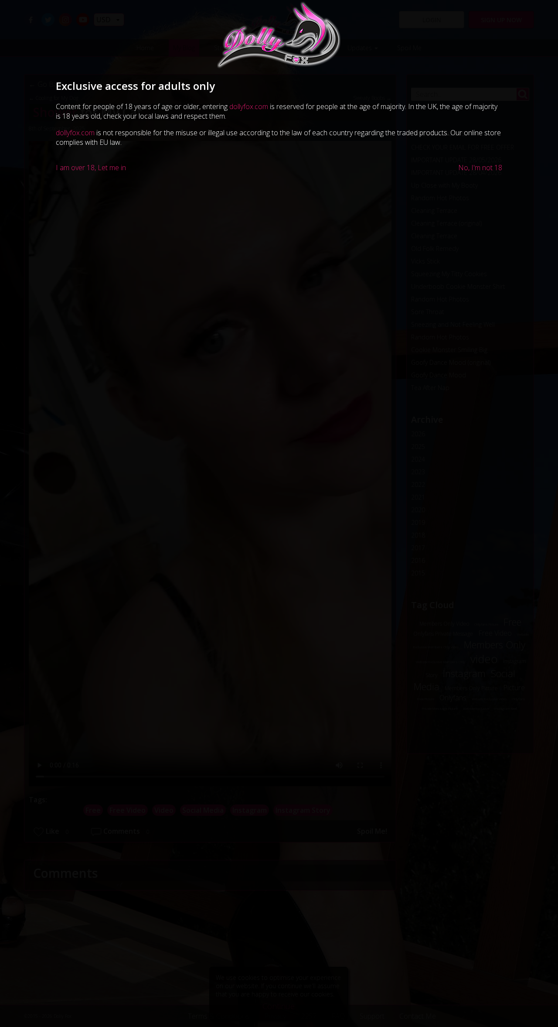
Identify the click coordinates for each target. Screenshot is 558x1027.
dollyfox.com (248, 106)
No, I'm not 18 (480, 167)
